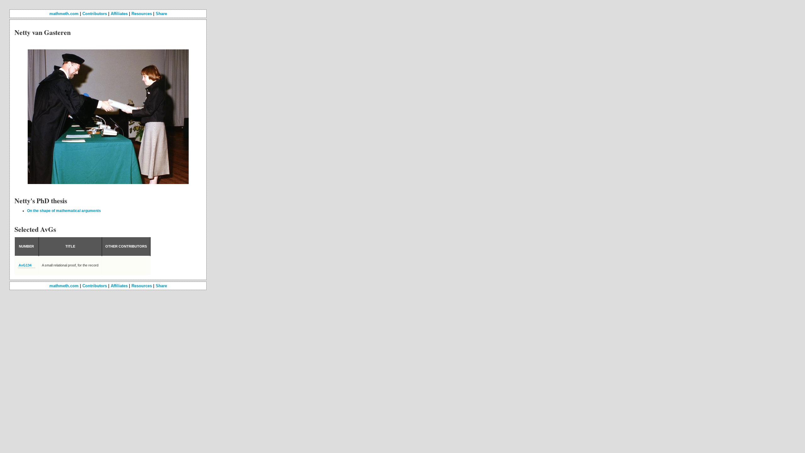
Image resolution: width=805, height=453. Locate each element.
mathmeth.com (64, 13)
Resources (141, 13)
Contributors (94, 13)
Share (161, 13)
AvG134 (25, 265)
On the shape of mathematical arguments (64, 211)
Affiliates (119, 13)
